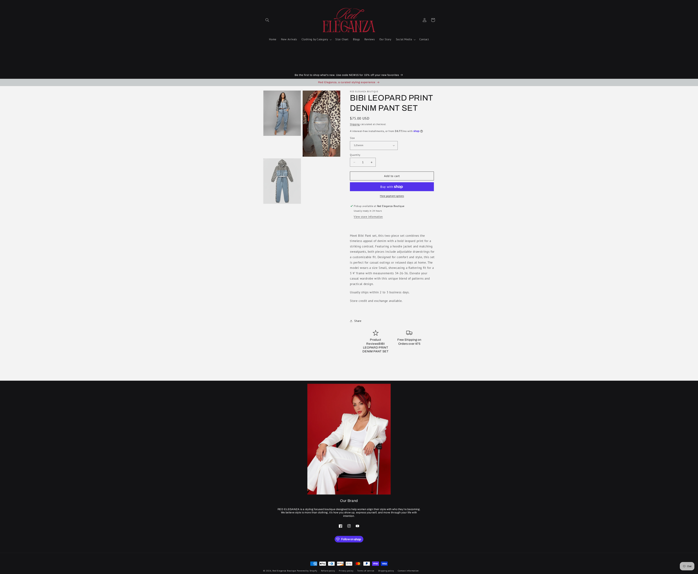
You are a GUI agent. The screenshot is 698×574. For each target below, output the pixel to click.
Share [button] (357, 321)
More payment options (392, 195)
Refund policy (328, 570)
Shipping (355, 124)
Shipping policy (386, 570)
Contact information (408, 570)
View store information (368, 216)
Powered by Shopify (307, 570)
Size (352, 138)
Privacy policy (346, 570)
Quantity (355, 154)
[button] (267, 20)
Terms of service (365, 570)
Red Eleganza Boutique (284, 570)
